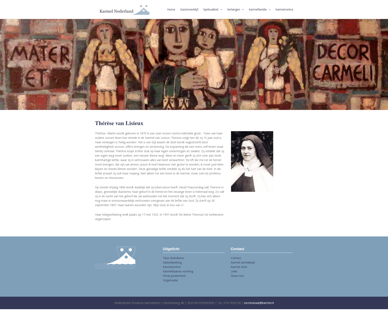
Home (171, 9)
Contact (236, 258)
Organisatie (170, 280)
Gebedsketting (172, 262)
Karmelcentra (284, 9)
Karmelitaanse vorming (178, 271)
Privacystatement (174, 276)
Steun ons (237, 276)
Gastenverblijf (189, 9)
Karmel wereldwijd (243, 262)
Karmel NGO (239, 267)
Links (234, 271)
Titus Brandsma (173, 258)
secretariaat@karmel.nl (259, 303)
